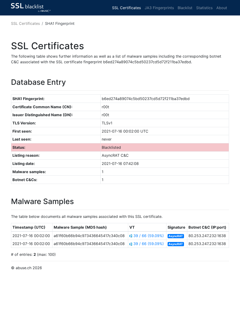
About (221, 7)
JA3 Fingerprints (159, 7)
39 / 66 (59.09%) (148, 235)
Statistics (204, 7)
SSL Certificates (126, 7)
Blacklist (185, 7)
